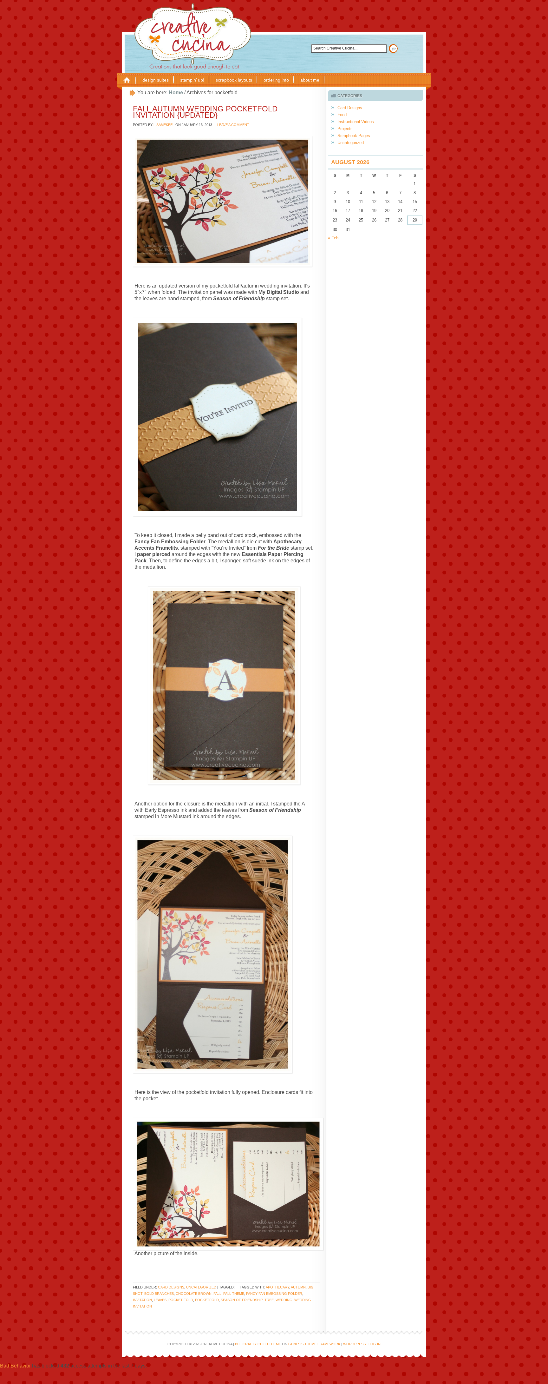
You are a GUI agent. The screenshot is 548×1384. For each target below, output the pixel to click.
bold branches (159, 1293)
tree (269, 1300)
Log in (375, 1344)
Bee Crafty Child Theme (258, 1344)
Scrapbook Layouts (234, 80)
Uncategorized (201, 1287)
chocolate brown (194, 1293)
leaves (160, 1300)
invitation (142, 1300)
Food (342, 114)
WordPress (354, 1344)
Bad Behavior (15, 1365)
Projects (345, 128)
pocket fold (180, 1300)
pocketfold (207, 1300)
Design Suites (155, 80)
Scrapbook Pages (353, 135)
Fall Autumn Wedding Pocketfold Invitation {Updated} (205, 111)
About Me (309, 80)
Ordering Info (276, 80)
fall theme (233, 1293)
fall (217, 1293)
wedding (284, 1300)
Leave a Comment (233, 125)
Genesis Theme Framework (314, 1344)
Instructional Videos (355, 121)
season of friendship (242, 1300)
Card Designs (171, 1287)
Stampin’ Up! (192, 80)
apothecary (277, 1287)
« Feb (333, 237)
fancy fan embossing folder (274, 1293)
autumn (298, 1287)
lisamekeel (163, 125)
